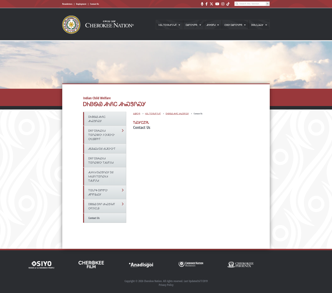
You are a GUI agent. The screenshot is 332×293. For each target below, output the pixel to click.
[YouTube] (217, 4)
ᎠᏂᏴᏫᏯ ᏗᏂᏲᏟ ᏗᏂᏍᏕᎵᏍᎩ (96, 119)
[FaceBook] (206, 4)
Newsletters (67, 3)
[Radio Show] (202, 4)
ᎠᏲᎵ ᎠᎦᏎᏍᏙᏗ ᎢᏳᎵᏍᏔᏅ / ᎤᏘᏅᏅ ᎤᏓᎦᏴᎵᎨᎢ (101, 135)
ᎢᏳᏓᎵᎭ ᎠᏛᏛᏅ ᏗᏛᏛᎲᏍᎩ (98, 192)
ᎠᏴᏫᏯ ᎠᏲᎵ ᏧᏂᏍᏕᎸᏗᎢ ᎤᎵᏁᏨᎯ (101, 206)
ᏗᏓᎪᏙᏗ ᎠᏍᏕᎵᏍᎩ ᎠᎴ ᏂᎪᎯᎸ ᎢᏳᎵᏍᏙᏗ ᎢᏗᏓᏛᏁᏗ (101, 176)
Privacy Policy (166, 285)
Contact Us (94, 3)
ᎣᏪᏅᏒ (136, 113)
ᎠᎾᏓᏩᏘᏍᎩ (257, 25)
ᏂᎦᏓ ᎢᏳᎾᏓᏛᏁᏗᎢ (168, 25)
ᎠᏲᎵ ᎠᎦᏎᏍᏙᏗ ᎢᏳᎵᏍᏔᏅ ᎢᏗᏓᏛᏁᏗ (100, 160)
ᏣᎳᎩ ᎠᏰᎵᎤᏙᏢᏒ (233, 25)
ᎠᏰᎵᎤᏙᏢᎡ (192, 25)
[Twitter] (211, 4)
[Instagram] (222, 4)
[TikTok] (228, 4)
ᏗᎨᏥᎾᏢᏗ (211, 25)
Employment (81, 3)
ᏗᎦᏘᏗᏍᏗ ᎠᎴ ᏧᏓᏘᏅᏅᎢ (102, 149)
